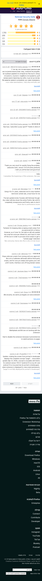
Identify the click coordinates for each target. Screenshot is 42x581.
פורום (38, 437)
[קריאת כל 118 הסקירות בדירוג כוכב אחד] (21, 44)
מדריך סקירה (35, 444)
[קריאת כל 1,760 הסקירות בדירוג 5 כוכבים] (21, 32)
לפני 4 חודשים (13, 319)
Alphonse (24, 254)
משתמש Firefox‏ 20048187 (19, 141)
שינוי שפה (37, 570)
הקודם (30, 384)
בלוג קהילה (35, 433)
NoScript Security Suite (25, 17)
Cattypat (25, 53)
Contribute (35, 517)
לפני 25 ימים (14, 118)
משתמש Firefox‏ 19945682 (28, 286)
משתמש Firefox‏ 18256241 (28, 311)
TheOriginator (23, 277)
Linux (37, 474)
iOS (38, 466)
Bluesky (36, 543)
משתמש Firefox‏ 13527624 (19, 124)
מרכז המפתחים (34, 426)
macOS (37, 463)
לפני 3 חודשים (12, 225)
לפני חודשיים (18, 161)
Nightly (37, 489)
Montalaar (24, 189)
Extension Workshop (31, 422)
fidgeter (25, 95)
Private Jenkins (22, 225)
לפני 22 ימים (14, 109)
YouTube (36, 536)
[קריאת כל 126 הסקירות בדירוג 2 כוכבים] (21, 41)
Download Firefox (32, 455)
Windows (36, 459)
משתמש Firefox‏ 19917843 (28, 319)
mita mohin (24, 101)
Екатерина (24, 303)
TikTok (37, 539)
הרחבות (29, 11)
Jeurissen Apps (22, 271)
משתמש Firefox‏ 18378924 (28, 328)
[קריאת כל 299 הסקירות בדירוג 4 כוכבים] (21, 35)
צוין (31, 559)
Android (36, 470)
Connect (36, 514)
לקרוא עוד (37, 86)
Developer (35, 521)
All (39, 478)
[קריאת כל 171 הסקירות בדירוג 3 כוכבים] (21, 38)
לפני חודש (6, 124)
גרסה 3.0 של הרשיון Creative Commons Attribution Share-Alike (22, 561)
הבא (11, 384)
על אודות (36, 414)
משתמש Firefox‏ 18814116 (19, 67)
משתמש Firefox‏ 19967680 (28, 219)
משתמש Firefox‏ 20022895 (28, 109)
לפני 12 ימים (17, 95)
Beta (38, 492)
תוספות (37, 410)
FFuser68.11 (24, 354)
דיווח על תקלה (34, 441)
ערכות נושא (21, 11)
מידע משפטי (22, 555)
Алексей (25, 154)
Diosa (26, 292)
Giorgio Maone (28, 20)
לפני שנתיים (17, 53)
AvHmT (25, 161)
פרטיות (38, 555)
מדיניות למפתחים (33, 429)
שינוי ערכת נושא (35, 573)
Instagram (36, 532)
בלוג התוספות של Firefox (30, 418)
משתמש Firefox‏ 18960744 (19, 148)
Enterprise (36, 503)
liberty (25, 347)
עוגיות (31, 555)
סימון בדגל (37, 91)
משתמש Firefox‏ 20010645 (19, 135)
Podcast (36, 547)
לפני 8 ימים (6, 67)
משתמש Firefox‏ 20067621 (28, 118)
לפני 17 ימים (16, 101)
